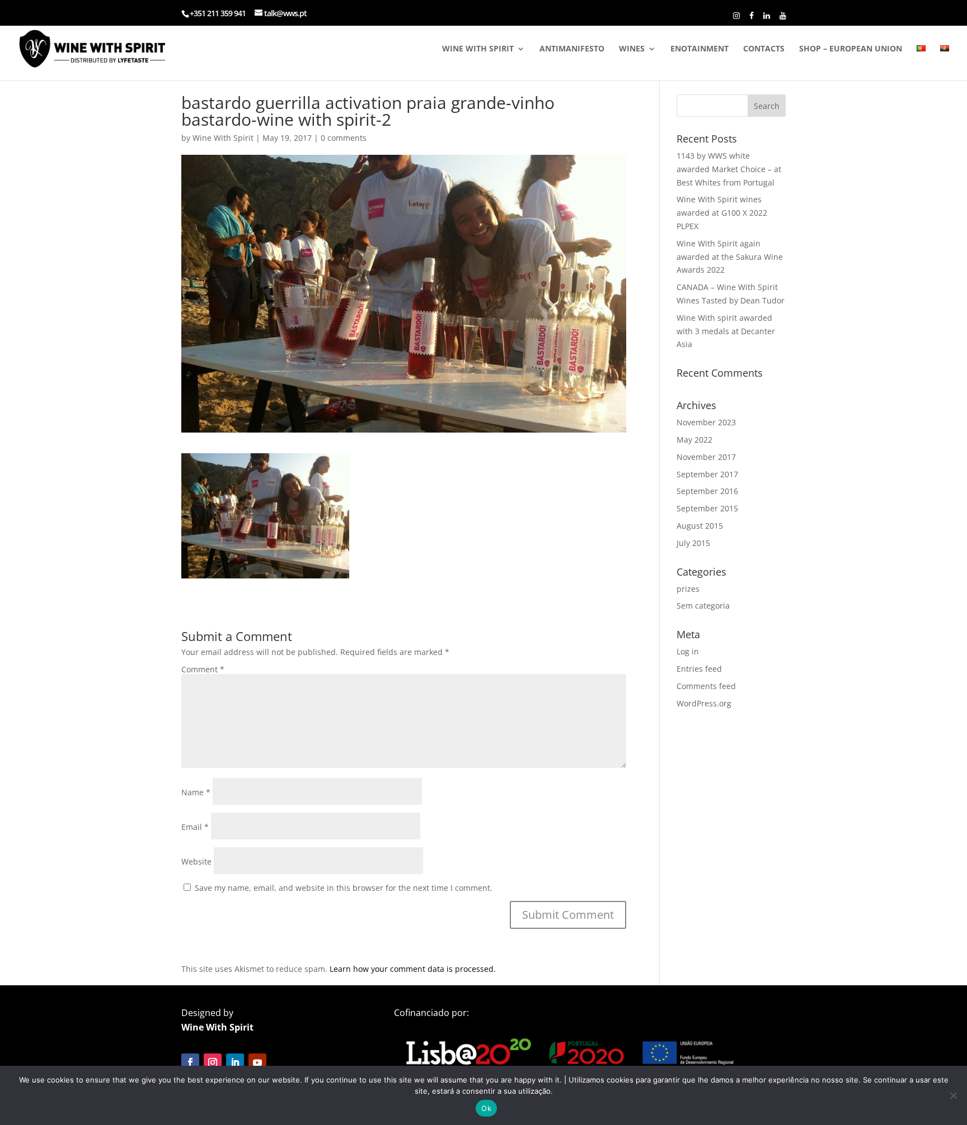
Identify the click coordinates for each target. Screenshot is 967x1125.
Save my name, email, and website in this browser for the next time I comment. (343, 887)
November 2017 (706, 457)
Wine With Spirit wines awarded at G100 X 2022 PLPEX (722, 212)
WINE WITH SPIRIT (478, 49)
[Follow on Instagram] (213, 1062)
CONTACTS (764, 49)
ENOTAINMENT (699, 49)
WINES (632, 49)
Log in (688, 651)
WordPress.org (704, 703)
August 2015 (700, 525)
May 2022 (694, 439)
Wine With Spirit (223, 137)
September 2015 (707, 508)
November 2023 (706, 422)
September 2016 (707, 491)
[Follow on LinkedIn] (235, 1062)
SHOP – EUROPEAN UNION (850, 49)
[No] (953, 1095)
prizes (688, 588)
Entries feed (699, 668)
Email (195, 827)
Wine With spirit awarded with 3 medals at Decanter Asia (726, 331)
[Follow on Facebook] (190, 1062)
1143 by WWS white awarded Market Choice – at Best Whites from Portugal (729, 169)
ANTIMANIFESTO (571, 49)
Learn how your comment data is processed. (413, 968)
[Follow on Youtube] (257, 1062)
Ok (486, 1108)
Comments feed (706, 686)
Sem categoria (703, 605)
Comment (202, 669)
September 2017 (707, 474)
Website (196, 861)
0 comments (344, 137)
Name (195, 792)
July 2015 (693, 543)
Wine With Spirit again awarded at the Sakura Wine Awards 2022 (730, 257)
